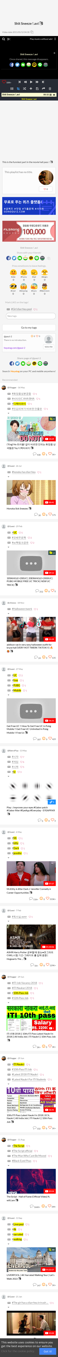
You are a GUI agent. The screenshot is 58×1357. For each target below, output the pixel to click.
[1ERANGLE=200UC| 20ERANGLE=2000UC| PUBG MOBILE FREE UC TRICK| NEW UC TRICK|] (31, 562)
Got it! (48, 1351)
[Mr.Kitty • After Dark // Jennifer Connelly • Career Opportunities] (31, 873)
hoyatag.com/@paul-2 (14, 347)
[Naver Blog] (28, 64)
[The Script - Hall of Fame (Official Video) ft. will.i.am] (31, 1181)
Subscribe (48, 347)
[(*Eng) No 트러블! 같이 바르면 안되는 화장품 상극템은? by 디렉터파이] (31, 429)
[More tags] (9, 413)
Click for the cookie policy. (18, 1351)
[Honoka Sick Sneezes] (31, 492)
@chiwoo (11, 603)
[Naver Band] (45, 64)
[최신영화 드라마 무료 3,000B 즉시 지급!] (29, 228)
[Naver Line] (40, 64)
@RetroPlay (12, 750)
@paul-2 (8, 336)
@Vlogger (12, 387)
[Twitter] (17, 64)
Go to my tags (29, 327)
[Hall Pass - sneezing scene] (31, 1323)
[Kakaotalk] (34, 64)
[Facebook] (11, 64)
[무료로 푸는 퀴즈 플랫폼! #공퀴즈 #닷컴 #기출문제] (29, 206)
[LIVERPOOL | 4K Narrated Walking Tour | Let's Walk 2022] (31, 1259)
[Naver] (23, 64)
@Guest (11, 466)
